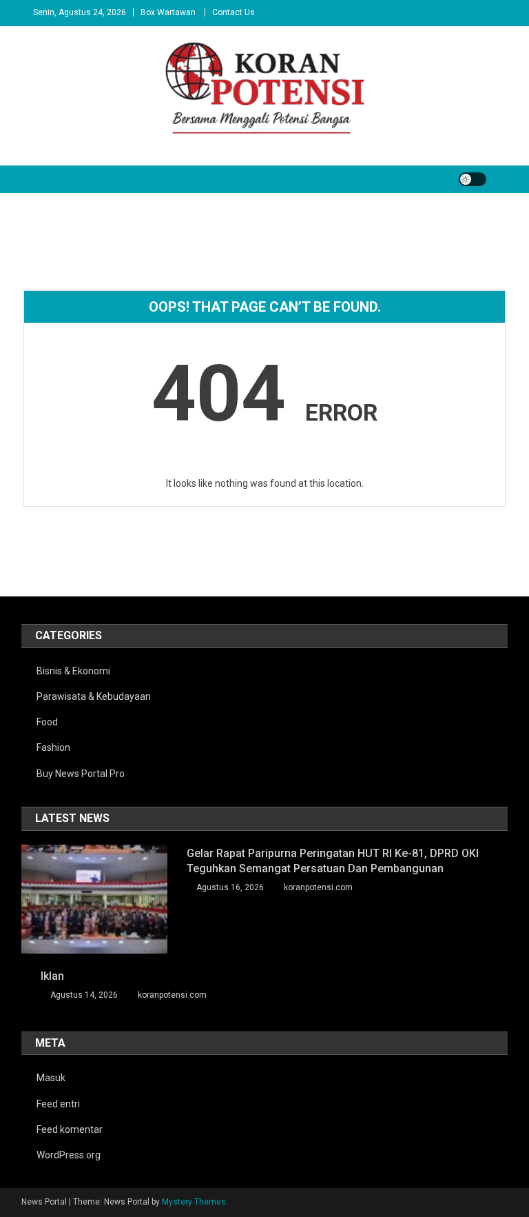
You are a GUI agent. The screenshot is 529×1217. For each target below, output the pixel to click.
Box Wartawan (168, 12)
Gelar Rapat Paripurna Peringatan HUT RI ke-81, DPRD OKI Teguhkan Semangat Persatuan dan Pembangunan (333, 861)
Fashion (53, 747)
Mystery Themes (194, 1202)
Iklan (52, 976)
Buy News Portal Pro (81, 773)
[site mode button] (472, 179)
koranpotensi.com (318, 887)
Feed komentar (70, 1129)
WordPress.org (69, 1154)
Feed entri (58, 1103)
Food (47, 721)
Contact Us (233, 12)
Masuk (51, 1077)
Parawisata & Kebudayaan (94, 696)
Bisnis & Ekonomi (73, 670)
